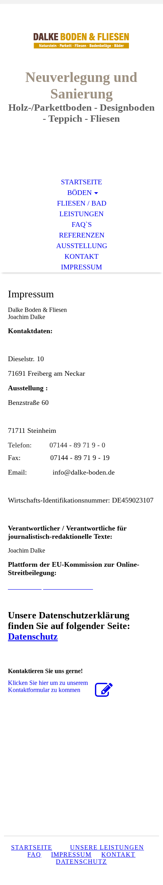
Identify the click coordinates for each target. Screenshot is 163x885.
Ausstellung (81, 246)
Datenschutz (33, 636)
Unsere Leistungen (107, 847)
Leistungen (81, 214)
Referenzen (81, 235)
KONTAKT (81, 256)
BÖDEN (79, 193)
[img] (81, 42)
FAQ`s (82, 224)
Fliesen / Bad (81, 203)
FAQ (34, 854)
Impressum (81, 267)
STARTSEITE (81, 182)
